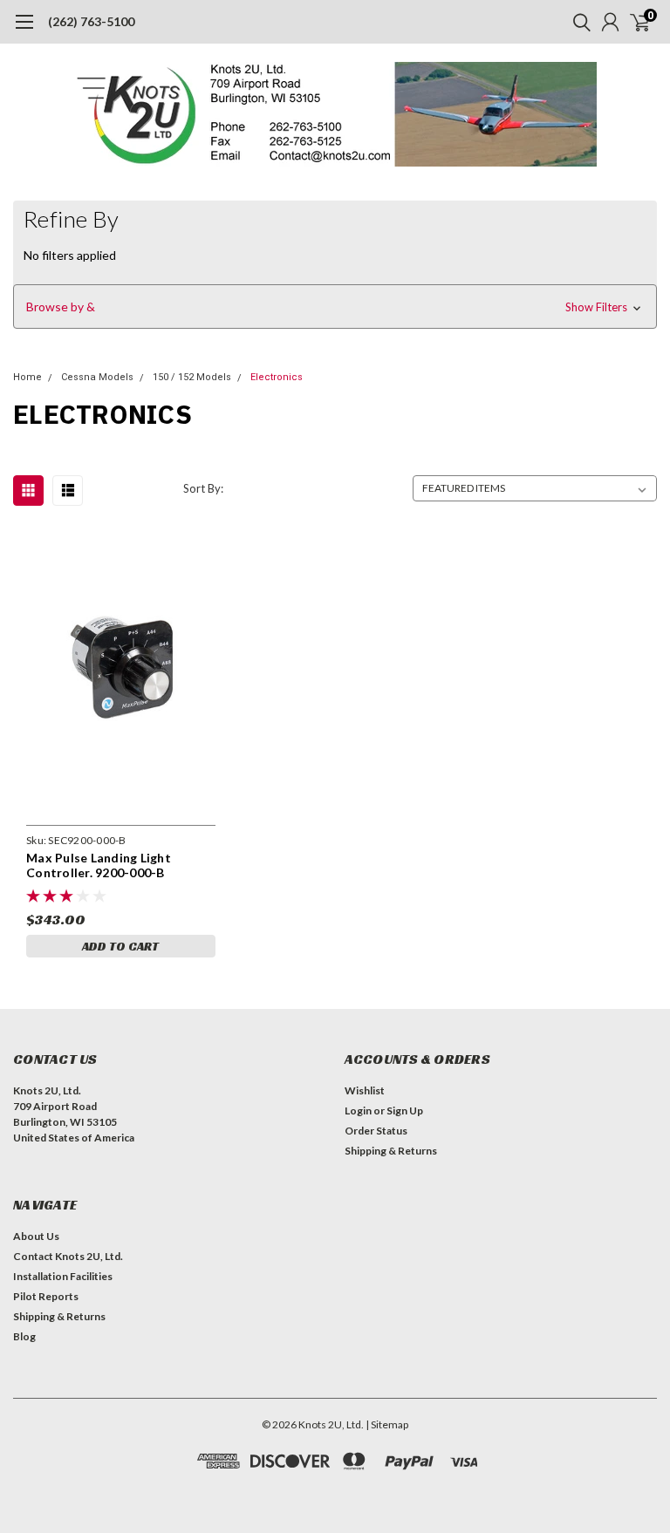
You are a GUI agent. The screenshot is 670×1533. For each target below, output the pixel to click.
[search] (577, 22)
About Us (36, 1236)
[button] (335, 307)
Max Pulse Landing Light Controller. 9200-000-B (98, 865)
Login (358, 1110)
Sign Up (404, 1110)
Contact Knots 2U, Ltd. (68, 1256)
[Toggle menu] (24, 30)
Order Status (376, 1130)
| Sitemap (387, 1424)
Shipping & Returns (391, 1150)
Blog (24, 1336)
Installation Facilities (63, 1276)
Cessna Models (97, 377)
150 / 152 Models (192, 377)
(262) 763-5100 (91, 21)
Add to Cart (120, 946)
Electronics (276, 377)
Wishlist (365, 1090)
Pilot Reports (46, 1296)
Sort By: (203, 488)
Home (27, 377)
